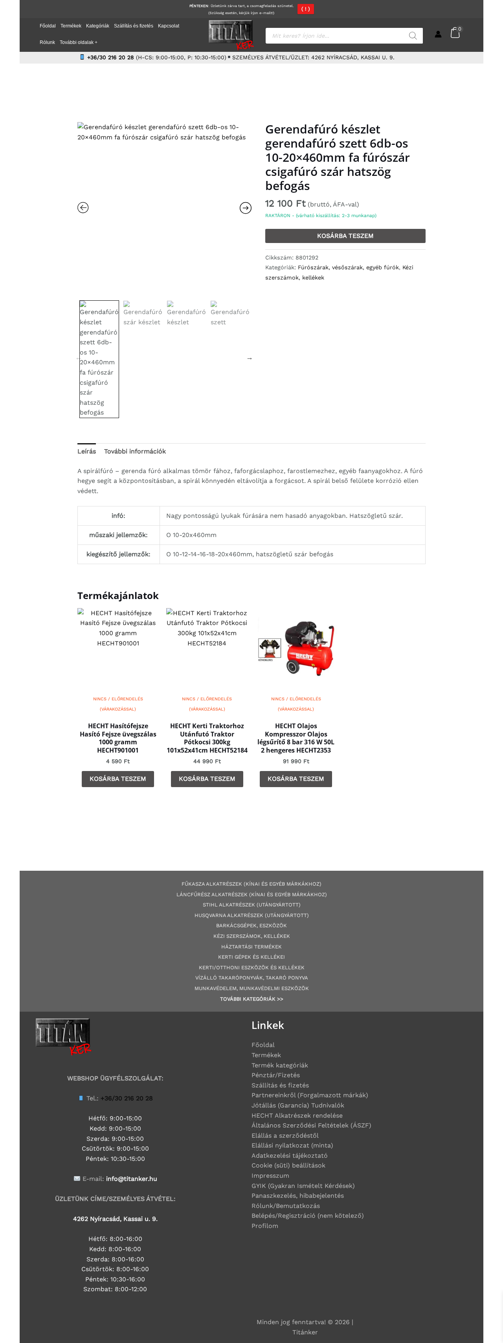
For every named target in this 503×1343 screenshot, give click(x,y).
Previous (79, 357)
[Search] (413, 36)
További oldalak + (78, 42)
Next (249, 357)
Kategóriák (97, 26)
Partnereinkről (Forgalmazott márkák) (310, 1095)
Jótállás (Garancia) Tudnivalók (298, 1105)
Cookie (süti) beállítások (288, 1165)
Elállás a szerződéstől (285, 1135)
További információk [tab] (135, 451)
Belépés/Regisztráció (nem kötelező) (308, 1215)
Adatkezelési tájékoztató (290, 1155)
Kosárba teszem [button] (118, 778)
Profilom (265, 1226)
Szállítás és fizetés (133, 26)
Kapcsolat (168, 26)
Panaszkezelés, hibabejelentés (298, 1195)
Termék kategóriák (280, 1065)
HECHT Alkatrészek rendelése (297, 1115)
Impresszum (270, 1175)
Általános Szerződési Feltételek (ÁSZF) (311, 1125)
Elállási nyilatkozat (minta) (292, 1145)
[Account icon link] (438, 34)
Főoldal (48, 26)
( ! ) (305, 9)
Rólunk (47, 42)
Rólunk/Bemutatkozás (286, 1206)
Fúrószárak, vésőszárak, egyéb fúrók (348, 267)
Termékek (71, 26)
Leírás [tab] (86, 451)
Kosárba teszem (345, 235)
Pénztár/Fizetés (276, 1075)
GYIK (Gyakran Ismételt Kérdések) (303, 1186)
